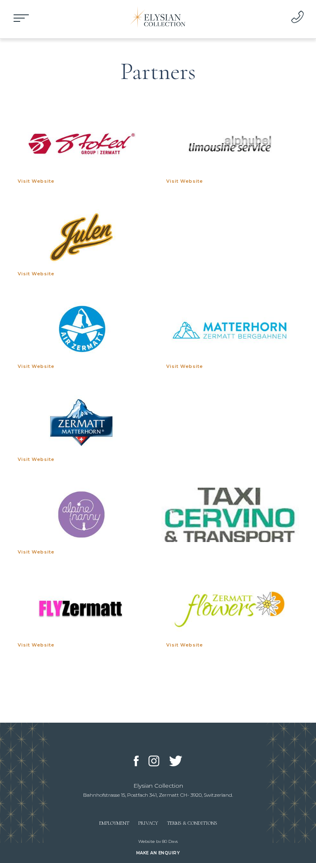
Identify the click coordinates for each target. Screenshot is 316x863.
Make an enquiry (158, 853)
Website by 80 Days (158, 841)
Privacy (148, 823)
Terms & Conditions (192, 823)
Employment (114, 823)
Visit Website (36, 181)
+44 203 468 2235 (297, 17)
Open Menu (21, 18)
